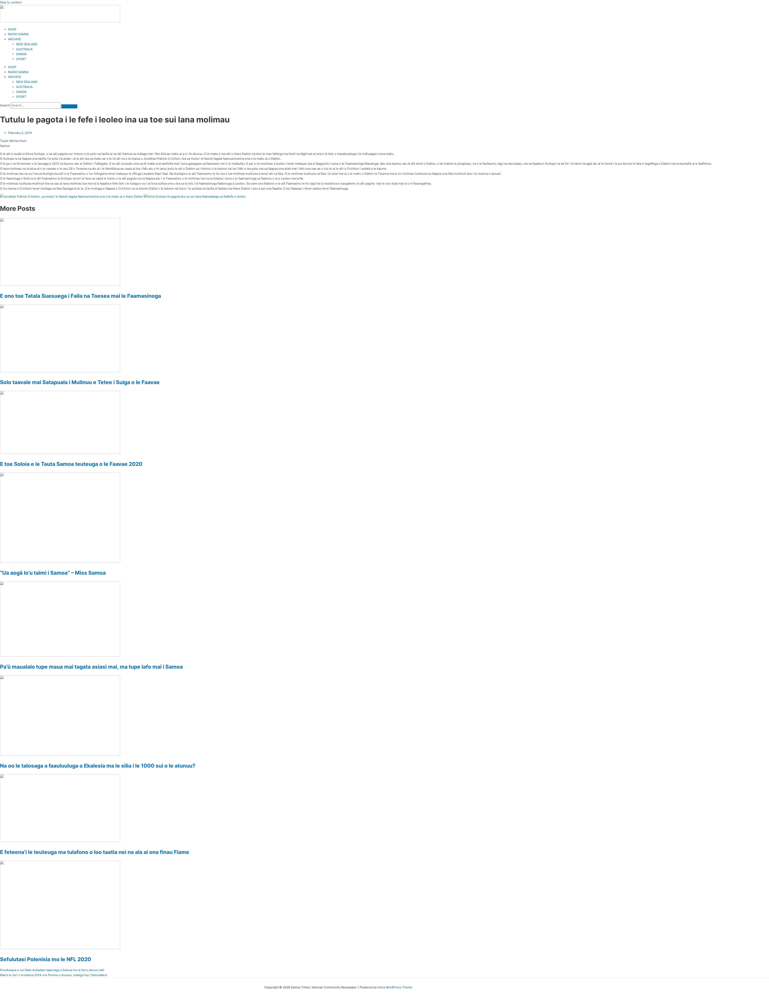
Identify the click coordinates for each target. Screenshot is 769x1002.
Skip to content (10, 2)
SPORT (21, 59)
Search (5, 105)
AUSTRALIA (24, 49)
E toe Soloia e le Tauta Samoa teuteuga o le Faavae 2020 (71, 464)
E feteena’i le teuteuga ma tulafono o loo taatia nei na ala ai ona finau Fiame (94, 852)
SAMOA (21, 54)
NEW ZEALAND (26, 44)
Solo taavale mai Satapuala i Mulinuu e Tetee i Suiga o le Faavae (80, 382)
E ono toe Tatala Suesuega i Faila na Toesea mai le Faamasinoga (80, 296)
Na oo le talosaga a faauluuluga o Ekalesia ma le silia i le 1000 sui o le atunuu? (97, 766)
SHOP (12, 29)
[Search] (69, 106)
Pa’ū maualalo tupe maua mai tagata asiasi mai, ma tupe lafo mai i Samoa (91, 667)
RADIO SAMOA (18, 34)
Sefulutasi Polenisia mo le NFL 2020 (45, 959)
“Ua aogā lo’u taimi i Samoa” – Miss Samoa (53, 573)
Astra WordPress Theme (394, 987)
